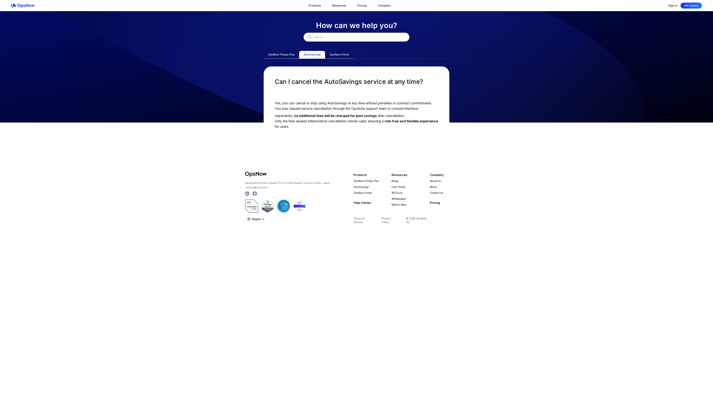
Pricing (362, 5)
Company (437, 175)
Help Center (362, 203)
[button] (315, 5)
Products (360, 175)
